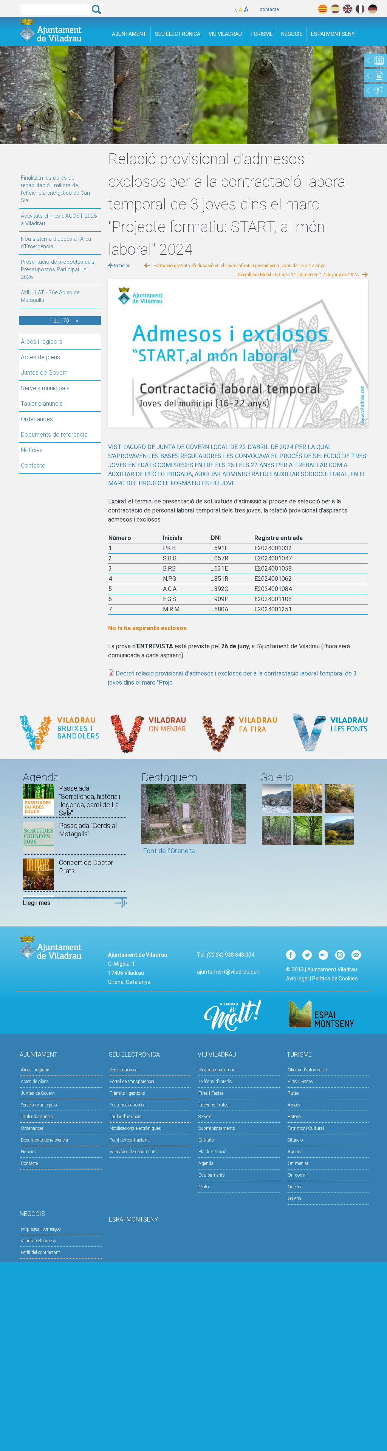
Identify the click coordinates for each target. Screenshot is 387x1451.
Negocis (292, 34)
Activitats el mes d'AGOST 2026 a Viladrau (59, 220)
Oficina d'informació (307, 1069)
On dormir (298, 1175)
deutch (372, 9)
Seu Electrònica (177, 34)
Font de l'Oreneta (169, 851)
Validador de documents (133, 1151)
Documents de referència (54, 434)
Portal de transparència (132, 1081)
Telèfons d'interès (215, 1081)
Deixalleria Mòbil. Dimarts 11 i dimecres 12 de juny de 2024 (298, 274)
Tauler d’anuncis (125, 1116)
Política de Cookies (335, 979)
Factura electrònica (128, 1105)
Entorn (294, 1116)
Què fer (295, 1186)
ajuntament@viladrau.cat (228, 972)
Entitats (206, 1140)
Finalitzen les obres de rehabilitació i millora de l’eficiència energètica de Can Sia (55, 189)
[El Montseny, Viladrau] (339, 843)
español (335, 9)
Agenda (206, 1163)
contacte (269, 9)
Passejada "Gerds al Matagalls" (88, 830)
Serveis (205, 1116)
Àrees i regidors (41, 341)
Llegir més (36, 902)
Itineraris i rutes (213, 1105)
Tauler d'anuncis (42, 403)
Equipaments (211, 1175)
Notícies (32, 450)
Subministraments (216, 1128)
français (360, 9)
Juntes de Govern (44, 372)
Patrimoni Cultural (306, 1128)
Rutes (293, 1093)
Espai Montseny (333, 34)
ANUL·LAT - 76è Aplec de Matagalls (50, 296)
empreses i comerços (41, 1229)
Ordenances (37, 419)
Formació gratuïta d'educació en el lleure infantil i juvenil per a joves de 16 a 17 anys (239, 265)
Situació (295, 1140)
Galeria (294, 1198)
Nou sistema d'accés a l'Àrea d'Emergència (56, 243)
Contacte (33, 465)
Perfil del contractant (129, 1140)
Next (240, 823)
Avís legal (297, 979)
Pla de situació (212, 1151)
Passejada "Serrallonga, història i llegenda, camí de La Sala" (89, 800)
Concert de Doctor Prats (86, 867)
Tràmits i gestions (127, 1093)
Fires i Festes (211, 1093)
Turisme (261, 34)
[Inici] (50, 29)
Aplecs (294, 1105)
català (322, 9)
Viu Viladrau (225, 34)
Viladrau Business (38, 1240)
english (347, 9)
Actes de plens (40, 357)
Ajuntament (129, 34)
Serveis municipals (45, 388)
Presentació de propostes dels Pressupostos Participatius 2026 (57, 269)
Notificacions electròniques (135, 1128)
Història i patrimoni (217, 1069)
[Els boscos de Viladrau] (307, 811)
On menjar (298, 1163)
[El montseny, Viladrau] (276, 811)
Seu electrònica (124, 1069)
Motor (204, 1186)
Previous (147, 823)
